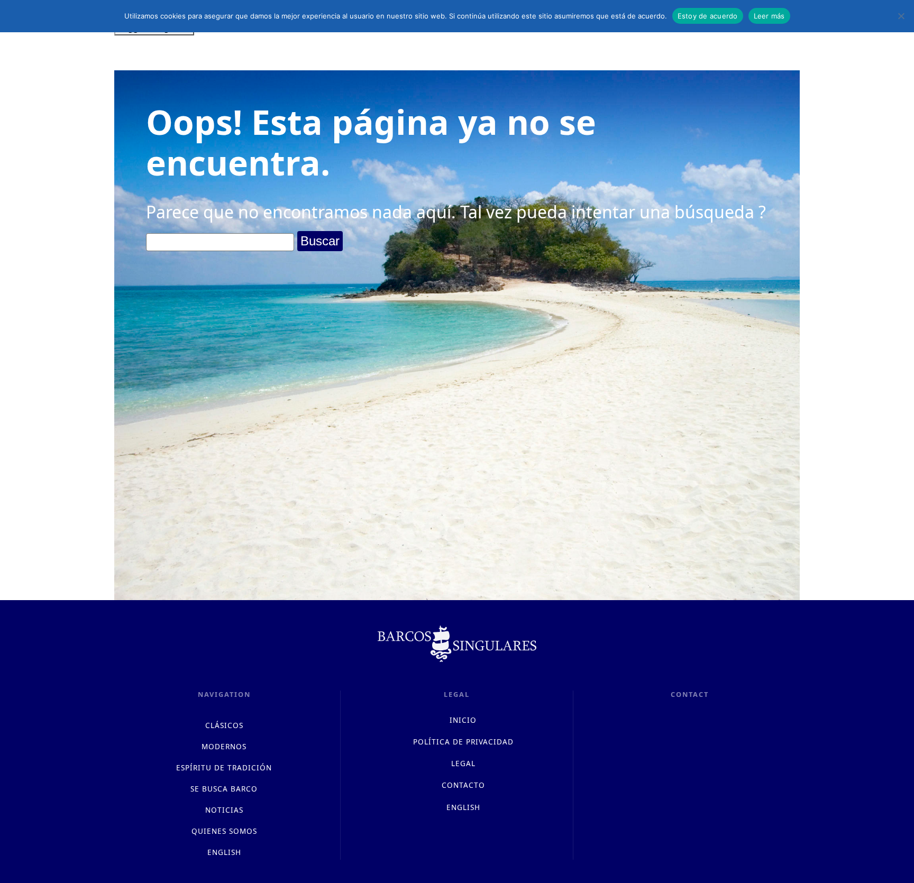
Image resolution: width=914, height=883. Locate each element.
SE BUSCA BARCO (224, 789)
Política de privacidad (463, 742)
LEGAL (463, 763)
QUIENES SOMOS (224, 831)
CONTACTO (463, 785)
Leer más (769, 16)
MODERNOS (224, 746)
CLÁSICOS (224, 725)
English (224, 852)
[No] (900, 16)
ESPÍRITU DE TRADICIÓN (224, 767)
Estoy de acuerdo (708, 16)
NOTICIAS (224, 810)
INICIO (463, 720)
